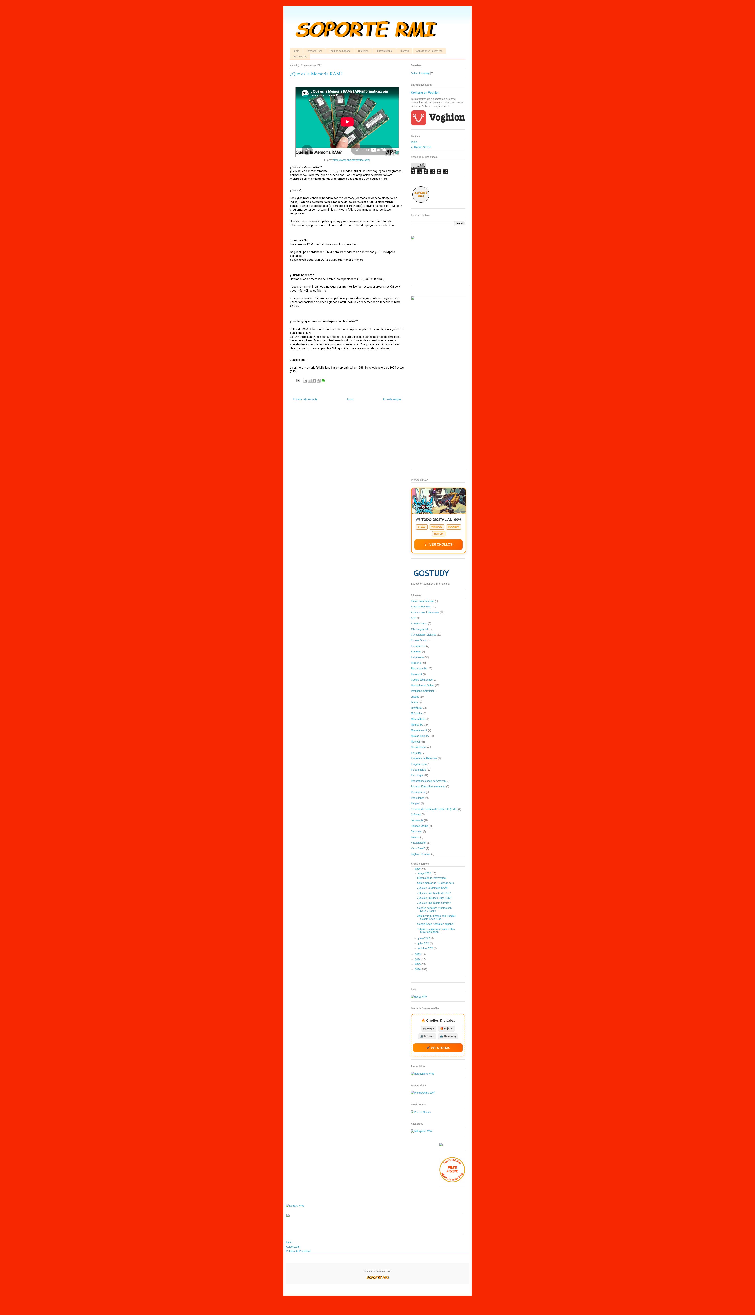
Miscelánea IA (419, 730)
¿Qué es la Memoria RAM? (432, 887)
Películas (416, 752)
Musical (415, 741)
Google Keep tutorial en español (435, 923)
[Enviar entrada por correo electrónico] (298, 380)
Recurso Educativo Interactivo (428, 786)
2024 (418, 959)
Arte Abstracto (419, 623)
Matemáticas (418, 719)
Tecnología (417, 820)
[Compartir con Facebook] (314, 381)
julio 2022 (424, 943)
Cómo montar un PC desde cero (435, 883)
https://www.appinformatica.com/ (351, 159)
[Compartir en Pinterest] (319, 381)
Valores (415, 837)
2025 (418, 964)
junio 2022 (424, 938)
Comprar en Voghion (425, 92)
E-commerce (418, 646)
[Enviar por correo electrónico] (305, 381)
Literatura (416, 707)
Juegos (415, 696)
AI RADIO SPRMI (421, 147)
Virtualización (418, 842)
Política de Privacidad (298, 1251)
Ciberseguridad (419, 629)
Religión (415, 803)
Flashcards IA (419, 668)
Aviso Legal (292, 1246)
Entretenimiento (384, 51)
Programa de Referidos (424, 758)
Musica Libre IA (420, 735)
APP (413, 618)
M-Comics (417, 713)
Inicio (296, 51)
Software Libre (314, 51)
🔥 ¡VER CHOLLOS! (438, 544)
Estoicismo (417, 657)
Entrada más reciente (305, 399)
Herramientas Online (422, 685)
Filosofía (404, 51)
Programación (419, 764)
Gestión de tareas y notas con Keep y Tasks (434, 909)
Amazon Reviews (421, 606)
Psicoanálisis (418, 769)
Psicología (417, 775)
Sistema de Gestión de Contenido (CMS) (434, 809)
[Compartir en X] (310, 381)
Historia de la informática (431, 877)
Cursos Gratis (419, 640)
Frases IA (416, 674)
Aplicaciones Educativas (429, 51)
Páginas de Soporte (340, 51)
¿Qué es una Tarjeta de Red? (434, 893)
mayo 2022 (425, 873)
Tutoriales (363, 51)
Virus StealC (418, 848)
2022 (418, 869)
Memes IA (417, 724)
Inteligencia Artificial (422, 690)
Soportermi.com (383, 1271)
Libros (414, 702)
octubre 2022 (426, 948)
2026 (418, 969)
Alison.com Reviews (422, 601)
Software (416, 814)
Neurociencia (418, 747)
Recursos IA (300, 56)
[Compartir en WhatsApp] (323, 381)
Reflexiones (417, 797)
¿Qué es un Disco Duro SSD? (434, 897)
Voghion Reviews (420, 854)
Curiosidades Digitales (423, 634)
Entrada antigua (392, 399)
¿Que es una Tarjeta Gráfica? (434, 902)
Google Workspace (422, 679)
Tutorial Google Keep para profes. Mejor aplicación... (436, 931)
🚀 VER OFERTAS (438, 1048)
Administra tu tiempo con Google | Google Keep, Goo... (436, 917)
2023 (418, 954)
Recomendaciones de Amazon (428, 780)
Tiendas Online (419, 826)
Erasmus (416, 651)
